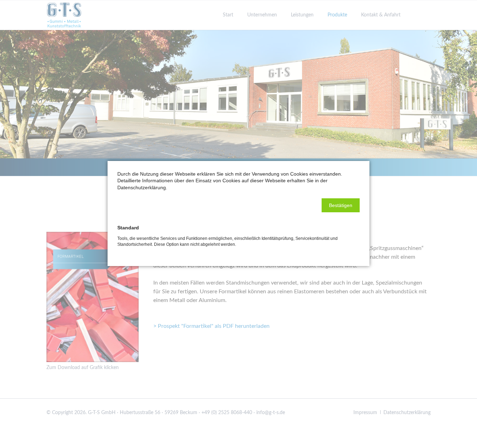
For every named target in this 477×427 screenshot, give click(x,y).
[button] (341, 205)
